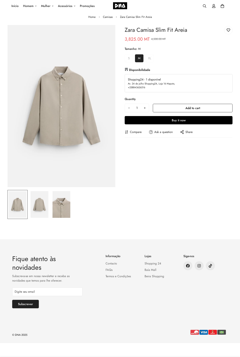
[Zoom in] (107, 33)
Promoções (87, 6)
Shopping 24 (153, 263)
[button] (222, 6)
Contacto (111, 263)
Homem (28, 6)
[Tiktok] (210, 265)
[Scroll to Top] (232, 336)
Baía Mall (150, 270)
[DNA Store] (120, 6)
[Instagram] (199, 265)
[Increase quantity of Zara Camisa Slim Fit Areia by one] (145, 108)
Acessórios (65, 6)
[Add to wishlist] (228, 30)
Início (15, 6)
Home (92, 17)
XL (149, 58)
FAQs (109, 270)
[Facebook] (187, 265)
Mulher (45, 6)
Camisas (108, 17)
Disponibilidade (139, 70)
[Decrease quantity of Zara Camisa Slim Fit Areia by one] (129, 108)
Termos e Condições (118, 276)
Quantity (130, 99)
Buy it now (179, 120)
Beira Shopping (154, 276)
